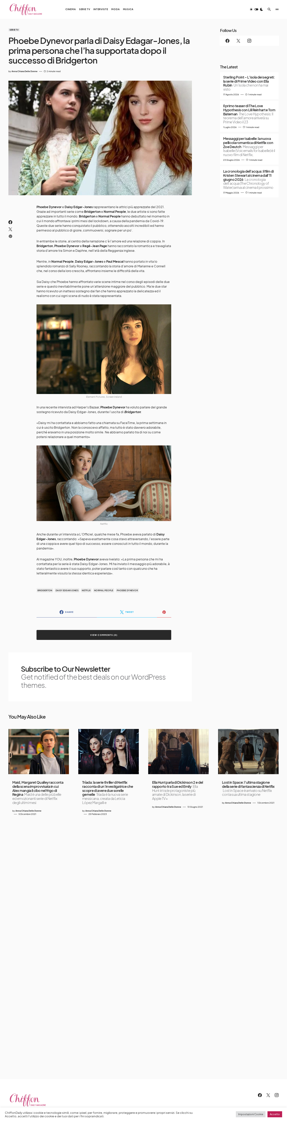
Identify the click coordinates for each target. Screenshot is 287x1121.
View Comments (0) (103, 635)
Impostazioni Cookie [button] (250, 1114)
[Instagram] (249, 41)
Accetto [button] (275, 1114)
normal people (103, 590)
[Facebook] (227, 41)
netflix (86, 590)
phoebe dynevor (127, 590)
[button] (256, 9)
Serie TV (14, 30)
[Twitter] (238, 41)
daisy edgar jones (67, 590)
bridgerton (44, 590)
